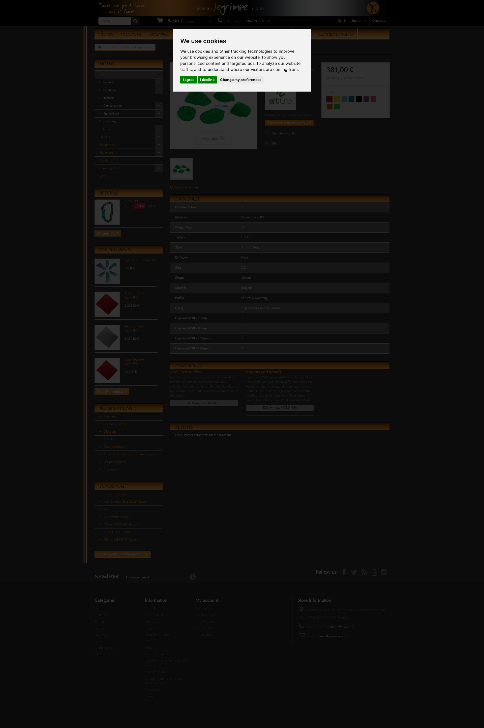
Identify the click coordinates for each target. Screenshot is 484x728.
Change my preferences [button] (240, 79)
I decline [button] (207, 79)
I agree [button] (188, 79)
